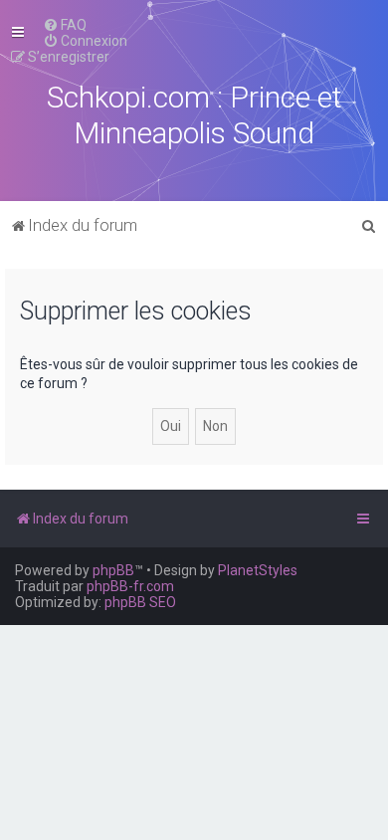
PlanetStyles (257, 570)
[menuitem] (65, 25)
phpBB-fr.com (130, 586)
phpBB (113, 570)
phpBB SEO (140, 602)
